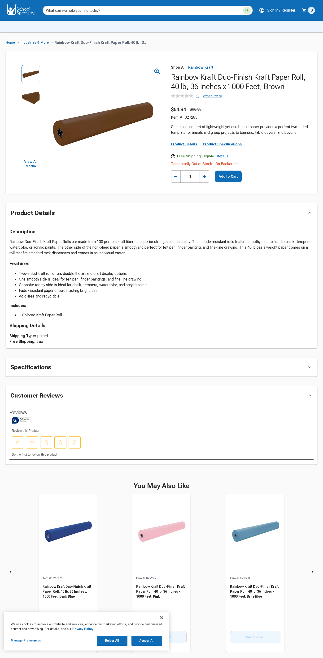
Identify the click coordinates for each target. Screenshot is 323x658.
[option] (31, 76)
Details (223, 156)
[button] (277, 10)
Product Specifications (222, 144)
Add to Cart (228, 176)
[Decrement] (176, 177)
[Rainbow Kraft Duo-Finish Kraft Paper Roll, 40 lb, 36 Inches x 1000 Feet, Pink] (161, 534)
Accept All (146, 640)
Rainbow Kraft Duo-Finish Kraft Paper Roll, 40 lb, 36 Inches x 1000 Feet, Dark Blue (67, 591)
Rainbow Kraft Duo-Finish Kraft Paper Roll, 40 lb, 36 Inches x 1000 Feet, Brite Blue (254, 591)
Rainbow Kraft (200, 67)
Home (10, 43)
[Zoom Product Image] (157, 72)
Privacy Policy (82, 629)
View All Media (31, 163)
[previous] (10, 573)
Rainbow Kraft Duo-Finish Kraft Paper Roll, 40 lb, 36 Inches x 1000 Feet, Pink (160, 591)
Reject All (112, 640)
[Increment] (204, 177)
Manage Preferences (26, 640)
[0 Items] (304, 10)
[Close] (162, 617)
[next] (312, 573)
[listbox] (31, 112)
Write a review (212, 96)
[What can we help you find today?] (247, 10)
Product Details (184, 144)
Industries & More (35, 43)
